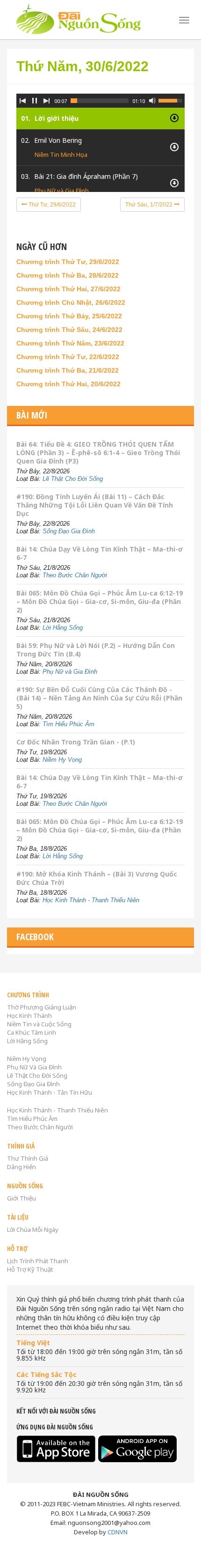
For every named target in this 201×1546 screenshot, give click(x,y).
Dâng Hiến (21, 1167)
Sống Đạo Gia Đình (69, 531)
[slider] (100, 100)
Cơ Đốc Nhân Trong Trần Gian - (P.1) (75, 741)
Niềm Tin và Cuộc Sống (39, 1024)
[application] (100, 136)
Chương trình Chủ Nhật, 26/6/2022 (70, 302)
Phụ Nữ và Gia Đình (62, 190)
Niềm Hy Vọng (62, 759)
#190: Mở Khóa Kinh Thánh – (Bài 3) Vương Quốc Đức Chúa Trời (96, 878)
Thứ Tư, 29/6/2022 (51, 204)
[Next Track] (46, 100)
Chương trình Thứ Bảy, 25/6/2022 (69, 316)
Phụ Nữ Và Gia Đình (34, 1067)
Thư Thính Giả (27, 1158)
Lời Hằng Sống (63, 627)
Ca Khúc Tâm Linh (31, 1032)
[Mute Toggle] (152, 100)
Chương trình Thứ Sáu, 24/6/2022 (69, 329)
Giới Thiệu (21, 1198)
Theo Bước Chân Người (75, 575)
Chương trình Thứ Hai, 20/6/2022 (68, 384)
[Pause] (34, 100)
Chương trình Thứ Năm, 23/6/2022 (70, 343)
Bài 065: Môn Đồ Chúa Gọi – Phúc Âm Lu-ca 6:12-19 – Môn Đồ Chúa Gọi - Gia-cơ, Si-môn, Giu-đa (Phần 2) (99, 601)
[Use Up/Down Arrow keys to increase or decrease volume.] (171, 100)
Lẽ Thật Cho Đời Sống (73, 478)
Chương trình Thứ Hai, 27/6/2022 (68, 289)
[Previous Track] (22, 100)
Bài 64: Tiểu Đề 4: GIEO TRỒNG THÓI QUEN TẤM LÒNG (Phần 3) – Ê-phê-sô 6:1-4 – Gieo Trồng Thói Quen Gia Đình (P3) (98, 452)
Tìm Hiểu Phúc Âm (68, 724)
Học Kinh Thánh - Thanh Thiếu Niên (91, 900)
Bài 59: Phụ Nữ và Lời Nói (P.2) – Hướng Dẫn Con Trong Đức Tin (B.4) (95, 649)
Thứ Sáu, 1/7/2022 (149, 204)
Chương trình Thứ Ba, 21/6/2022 (67, 370)
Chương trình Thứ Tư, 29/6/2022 (67, 261)
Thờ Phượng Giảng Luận (41, 1007)
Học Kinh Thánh (29, 1015)
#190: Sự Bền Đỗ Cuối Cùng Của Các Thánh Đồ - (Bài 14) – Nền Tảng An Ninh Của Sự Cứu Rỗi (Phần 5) (99, 698)
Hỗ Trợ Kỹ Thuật (30, 1269)
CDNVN (118, 1532)
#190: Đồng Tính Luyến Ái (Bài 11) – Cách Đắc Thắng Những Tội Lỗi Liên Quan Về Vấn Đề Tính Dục (94, 505)
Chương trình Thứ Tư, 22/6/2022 (67, 356)
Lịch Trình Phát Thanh (37, 1261)
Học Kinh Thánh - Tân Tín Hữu (49, 1092)
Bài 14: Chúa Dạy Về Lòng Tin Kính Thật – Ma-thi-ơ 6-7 (99, 553)
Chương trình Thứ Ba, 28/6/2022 (67, 275)
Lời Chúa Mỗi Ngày (32, 1229)
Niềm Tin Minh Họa (61, 154)
